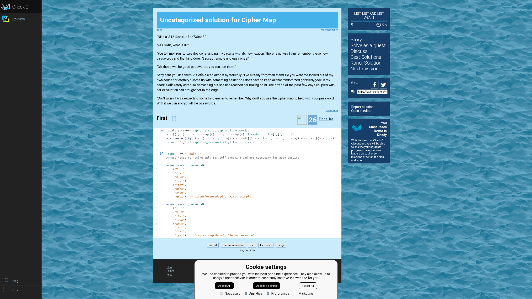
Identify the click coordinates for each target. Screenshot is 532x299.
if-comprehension (233, 245)
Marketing (305, 293)
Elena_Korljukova (328, 119)
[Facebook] (375, 84)
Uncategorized (181, 20)
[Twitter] (384, 84)
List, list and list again (369, 16)
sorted (213, 245)
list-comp (266, 245)
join (252, 245)
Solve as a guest (368, 45)
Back (159, 29)
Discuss (359, 51)
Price (169, 274)
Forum (170, 270)
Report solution (362, 107)
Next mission (365, 69)
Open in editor (361, 111)
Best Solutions (366, 57)
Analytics (255, 293)
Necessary (232, 293)
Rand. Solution (366, 63)
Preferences (280, 293)
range (281, 245)
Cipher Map (258, 20)
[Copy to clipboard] (354, 91)
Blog (169, 267)
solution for (218, 20)
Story (356, 40)
